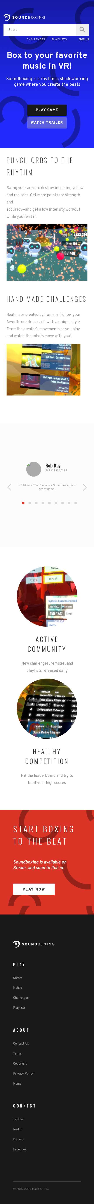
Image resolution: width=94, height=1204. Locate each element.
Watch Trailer (47, 123)
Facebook (19, 1150)
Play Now (34, 889)
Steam (17, 978)
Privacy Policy (23, 1074)
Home (17, 1084)
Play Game (47, 110)
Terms (17, 1054)
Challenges (36, 39)
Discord (18, 1140)
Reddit (18, 1130)
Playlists (59, 39)
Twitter (18, 1120)
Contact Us (21, 1044)
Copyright (20, 1064)
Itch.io (17, 988)
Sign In (83, 39)
